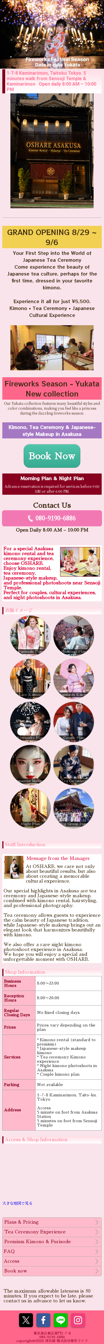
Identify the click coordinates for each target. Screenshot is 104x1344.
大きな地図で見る (17, 1203)
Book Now (52, 456)
